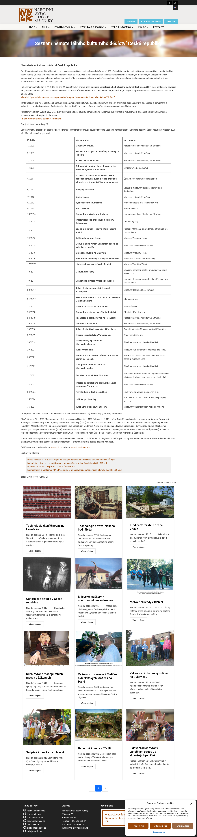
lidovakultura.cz (34, 814)
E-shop (142, 27)
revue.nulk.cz (33, 824)
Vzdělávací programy (92, 27)
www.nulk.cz (56, 447)
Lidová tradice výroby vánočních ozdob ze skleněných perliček (144, 751)
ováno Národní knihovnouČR (116, 818)
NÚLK (44, 27)
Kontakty (158, 27)
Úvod (32, 27)
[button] (191, 803)
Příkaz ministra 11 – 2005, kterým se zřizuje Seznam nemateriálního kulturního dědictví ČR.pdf (71, 459)
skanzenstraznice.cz (36, 828)
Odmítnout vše (160, 826)
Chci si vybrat (182, 826)
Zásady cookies (159, 832)
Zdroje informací (121, 27)
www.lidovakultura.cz (80, 447)
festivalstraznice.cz (36, 810)
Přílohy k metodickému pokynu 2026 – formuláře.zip (51, 466)
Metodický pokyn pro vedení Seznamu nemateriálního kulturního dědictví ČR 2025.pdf (67, 463)
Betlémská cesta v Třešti (94, 748)
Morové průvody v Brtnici (146, 602)
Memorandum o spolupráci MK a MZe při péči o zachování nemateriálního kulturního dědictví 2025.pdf (74, 470)
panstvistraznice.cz (36, 821)
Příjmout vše (138, 826)
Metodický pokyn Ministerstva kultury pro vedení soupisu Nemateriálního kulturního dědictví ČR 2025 (68, 97)
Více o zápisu (35, 551)
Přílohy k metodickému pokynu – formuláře (41, 118)
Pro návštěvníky (63, 27)
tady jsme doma (34, 831)
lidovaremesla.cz (35, 817)
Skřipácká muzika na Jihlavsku (46, 752)
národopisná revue (151, 22)
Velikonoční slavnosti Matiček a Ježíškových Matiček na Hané (97, 678)
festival (131, 22)
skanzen (171, 22)
